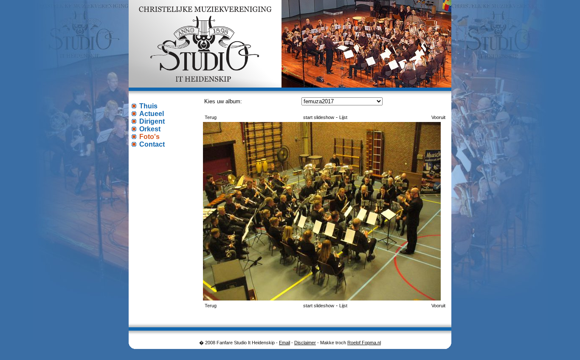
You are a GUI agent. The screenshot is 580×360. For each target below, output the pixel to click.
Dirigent (152, 121)
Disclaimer (305, 342)
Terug (211, 117)
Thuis (148, 106)
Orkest (149, 129)
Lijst (343, 117)
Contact (152, 144)
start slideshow (318, 117)
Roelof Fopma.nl (364, 342)
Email (284, 342)
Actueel (151, 113)
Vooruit (438, 117)
